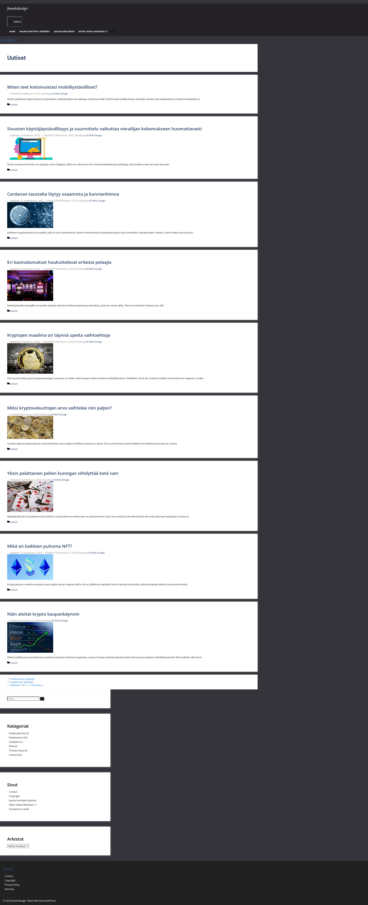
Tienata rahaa (16, 750)
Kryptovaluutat (17, 733)
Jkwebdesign (17, 8)
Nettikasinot (16, 737)
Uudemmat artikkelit (21, 682)
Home (12, 31)
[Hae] (42, 699)
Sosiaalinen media (64, 31)
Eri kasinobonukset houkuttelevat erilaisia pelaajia (59, 262)
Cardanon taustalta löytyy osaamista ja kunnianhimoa (63, 194)
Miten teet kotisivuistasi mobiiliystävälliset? (52, 87)
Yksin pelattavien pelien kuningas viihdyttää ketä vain (62, 473)
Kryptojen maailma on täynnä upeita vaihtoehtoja (58, 335)
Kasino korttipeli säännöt (34, 31)
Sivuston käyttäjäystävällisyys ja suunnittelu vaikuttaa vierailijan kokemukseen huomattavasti (104, 129)
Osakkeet (14, 741)
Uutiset (10, 40)
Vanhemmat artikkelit (22, 679)
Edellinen (13, 685)
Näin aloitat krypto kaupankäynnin (43, 614)
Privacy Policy (12, 884)
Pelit (11, 746)
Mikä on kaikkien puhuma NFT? (39, 546)
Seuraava (38, 685)
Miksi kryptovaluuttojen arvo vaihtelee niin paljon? (59, 408)
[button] (112, 31)
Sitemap (9, 889)
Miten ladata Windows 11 (93, 31)
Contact (13, 791)
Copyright (14, 796)
